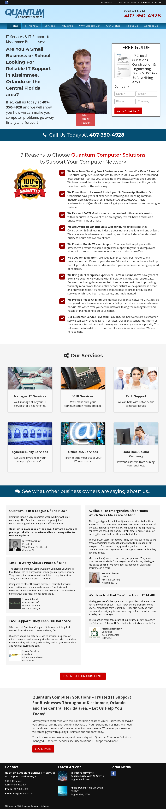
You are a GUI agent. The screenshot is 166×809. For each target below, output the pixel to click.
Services (50, 25)
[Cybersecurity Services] (30, 447)
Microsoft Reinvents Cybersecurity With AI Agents (87, 774)
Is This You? (31, 25)
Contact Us (151, 25)
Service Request (127, 2)
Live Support (106, 2)
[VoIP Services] (83, 389)
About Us (132, 25)
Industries (67, 25)
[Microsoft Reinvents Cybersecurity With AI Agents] (62, 776)
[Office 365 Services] (83, 447)
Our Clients (113, 25)
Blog (158, 2)
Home (14, 25)
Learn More (43, 749)
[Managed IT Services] (30, 389)
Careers (145, 2)
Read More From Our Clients (83, 676)
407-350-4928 (142, 15)
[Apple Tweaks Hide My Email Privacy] (62, 791)
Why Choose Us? (89, 25)
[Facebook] (6, 2)
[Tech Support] (136, 389)
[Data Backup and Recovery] (136, 447)
